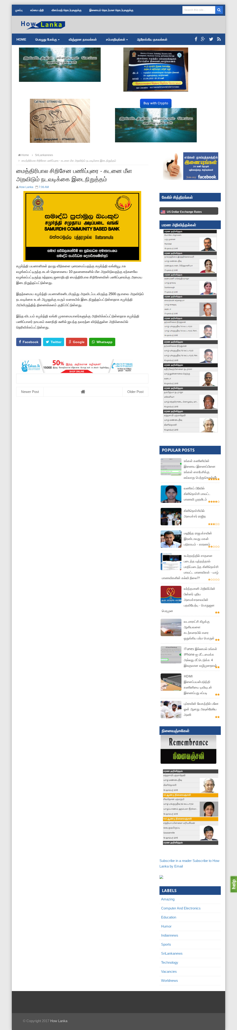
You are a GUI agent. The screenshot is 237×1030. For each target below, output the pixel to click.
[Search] (219, 10)
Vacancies (169, 971)
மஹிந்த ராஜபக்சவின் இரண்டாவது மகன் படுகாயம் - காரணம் (198, 538)
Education (168, 917)
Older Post (135, 392)
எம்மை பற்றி (37, 10)
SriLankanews (172, 953)
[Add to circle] (203, 39)
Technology (169, 962)
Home (21, 39)
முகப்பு (18, 10)
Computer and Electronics (181, 908)
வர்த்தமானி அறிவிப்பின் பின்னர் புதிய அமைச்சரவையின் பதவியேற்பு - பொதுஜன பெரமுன (188, 599)
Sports (166, 944)
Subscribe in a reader (175, 861)
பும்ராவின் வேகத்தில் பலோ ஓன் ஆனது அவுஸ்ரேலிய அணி (201, 709)
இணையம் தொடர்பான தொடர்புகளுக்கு (111, 10)
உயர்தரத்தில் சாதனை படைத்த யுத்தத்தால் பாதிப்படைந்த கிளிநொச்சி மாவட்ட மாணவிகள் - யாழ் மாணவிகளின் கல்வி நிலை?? (190, 566)
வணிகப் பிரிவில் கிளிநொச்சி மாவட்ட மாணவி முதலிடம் (197, 493)
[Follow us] (211, 39)
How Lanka (58, 1021)
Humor (166, 926)
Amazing (168, 899)
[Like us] (196, 39)
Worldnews (169, 980)
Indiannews (169, 935)
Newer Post (30, 392)
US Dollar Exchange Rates (184, 212)
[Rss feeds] (219, 39)
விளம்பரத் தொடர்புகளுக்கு (66, 10)
